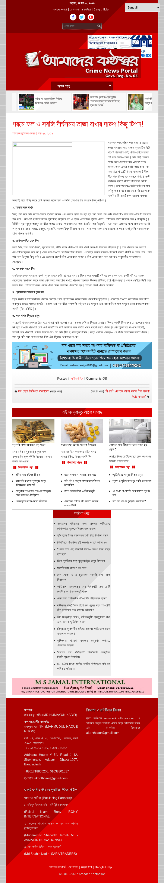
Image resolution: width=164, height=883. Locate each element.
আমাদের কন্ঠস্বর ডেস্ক (23, 133)
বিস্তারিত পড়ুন (25, 467)
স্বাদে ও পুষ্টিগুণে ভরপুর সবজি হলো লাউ (132, 481)
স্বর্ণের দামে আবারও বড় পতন (71, 568)
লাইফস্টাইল (77, 378)
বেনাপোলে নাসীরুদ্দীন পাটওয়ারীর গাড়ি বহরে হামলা (82, 598)
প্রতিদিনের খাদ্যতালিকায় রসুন (128, 475)
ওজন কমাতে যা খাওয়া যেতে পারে (80, 475)
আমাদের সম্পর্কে (60, 9)
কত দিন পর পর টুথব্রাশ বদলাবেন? (129, 501)
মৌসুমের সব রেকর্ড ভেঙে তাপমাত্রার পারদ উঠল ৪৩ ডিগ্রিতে (33, 493)
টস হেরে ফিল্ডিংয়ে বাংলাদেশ (33, 391)
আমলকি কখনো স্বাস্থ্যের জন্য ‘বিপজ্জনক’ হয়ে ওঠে (31, 483)
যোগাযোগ (74, 9)
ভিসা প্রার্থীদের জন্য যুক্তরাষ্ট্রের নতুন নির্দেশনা (81, 561)
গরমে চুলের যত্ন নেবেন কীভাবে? (31, 501)
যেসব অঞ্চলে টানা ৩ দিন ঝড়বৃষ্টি (79, 491)
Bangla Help (101, 9)
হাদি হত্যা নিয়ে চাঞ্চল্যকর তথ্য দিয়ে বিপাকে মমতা (82, 535)
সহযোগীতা (86, 9)
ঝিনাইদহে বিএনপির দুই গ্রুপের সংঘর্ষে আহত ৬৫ (82, 542)
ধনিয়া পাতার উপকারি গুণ (28, 475)
